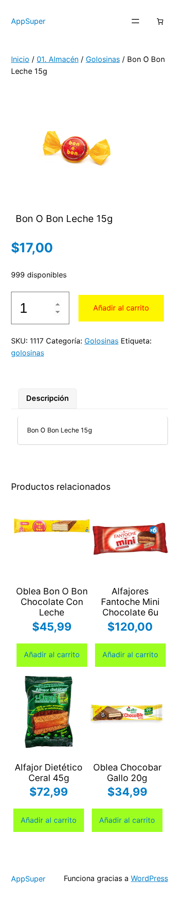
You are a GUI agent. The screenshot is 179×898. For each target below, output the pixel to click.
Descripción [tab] (47, 398)
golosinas (27, 352)
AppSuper (28, 21)
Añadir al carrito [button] (52, 654)
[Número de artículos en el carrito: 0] (160, 21)
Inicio (20, 59)
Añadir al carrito (121, 307)
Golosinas (103, 59)
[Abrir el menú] (135, 21)
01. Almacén (57, 59)
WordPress (149, 878)
